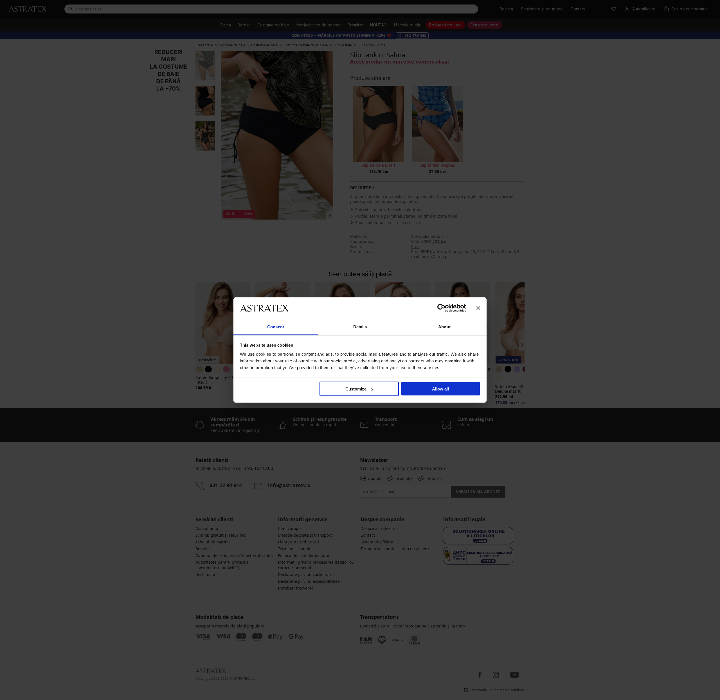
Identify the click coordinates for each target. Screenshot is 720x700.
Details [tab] (360, 326)
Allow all (440, 389)
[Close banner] (478, 308)
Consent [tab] (275, 326)
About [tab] (444, 326)
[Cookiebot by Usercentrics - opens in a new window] (441, 308)
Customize (355, 389)
